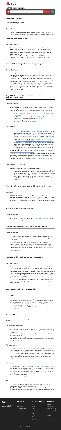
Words (9, 8)
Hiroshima (39, 118)
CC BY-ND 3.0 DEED (22, 153)
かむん (51, 158)
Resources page (39, 387)
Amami (27, 121)
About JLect (20, 406)
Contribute (19, 412)
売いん (41, 81)
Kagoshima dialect (20, 118)
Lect (11, 3)
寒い (50, 139)
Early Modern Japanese (53, 410)
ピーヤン (46, 139)
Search (46, 12)
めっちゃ (41, 113)
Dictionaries (20, 410)
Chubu (33, 408)
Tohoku (33, 404)
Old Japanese (50, 406)
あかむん (45, 158)
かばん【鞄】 (42, 274)
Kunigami (33, 121)
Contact (19, 414)
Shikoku (34, 414)
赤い (43, 139)
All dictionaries (35, 419)
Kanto (33, 406)
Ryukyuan (49, 414)
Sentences (21, 8)
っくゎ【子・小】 (37, 276)
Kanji (15, 8)
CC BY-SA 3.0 (22, 305)
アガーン (39, 139)
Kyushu (34, 416)
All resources (50, 419)
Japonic (49, 404)
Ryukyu (34, 417)
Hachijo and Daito (51, 412)
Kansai (33, 410)
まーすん (31, 276)
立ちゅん (37, 81)
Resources (40, 218)
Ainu (48, 417)
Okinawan (40, 116)
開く (49, 158)
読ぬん (46, 81)
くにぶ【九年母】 (24, 276)
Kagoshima (17, 121)
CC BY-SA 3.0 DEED (35, 133)
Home (18, 404)
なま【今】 (16, 276)
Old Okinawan (50, 416)
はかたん (12, 159)
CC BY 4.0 (34, 368)
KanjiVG (51, 303)
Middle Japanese (51, 408)
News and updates (21, 408)
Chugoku (34, 412)
